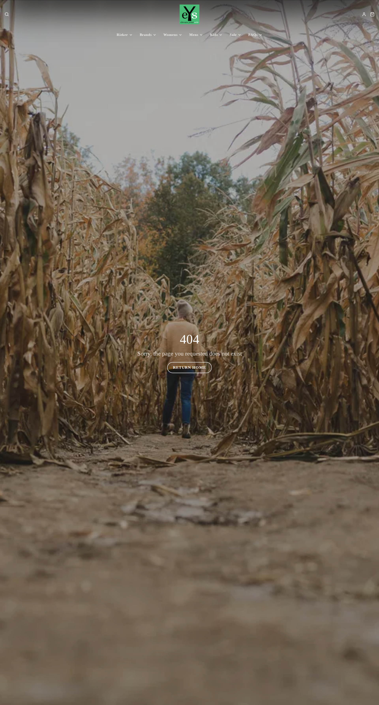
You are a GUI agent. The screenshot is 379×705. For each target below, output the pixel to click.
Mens (193, 35)
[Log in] (364, 14)
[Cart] (372, 14)
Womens (170, 35)
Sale (233, 35)
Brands (146, 35)
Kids (214, 35)
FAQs (253, 35)
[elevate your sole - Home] (189, 14)
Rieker (122, 35)
